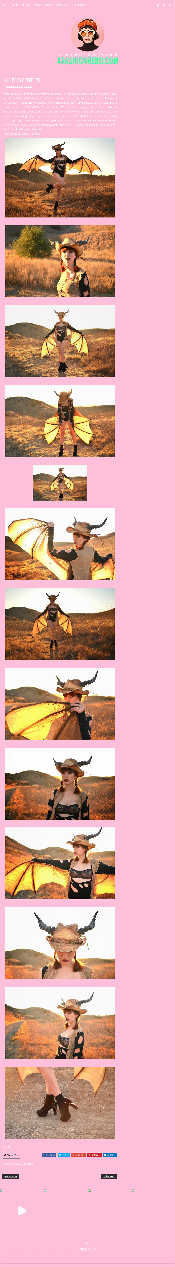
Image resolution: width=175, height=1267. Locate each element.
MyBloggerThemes (57, 1253)
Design (25, 5)
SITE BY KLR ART (87, 1249)
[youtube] (157, 5)
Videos (37, 5)
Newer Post (10, 1176)
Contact (80, 5)
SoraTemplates (22, 1253)
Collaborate (63, 5)
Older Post (109, 1176)
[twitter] (163, 5)
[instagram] (169, 5)
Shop (15, 5)
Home (5, 5)
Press (48, 5)
